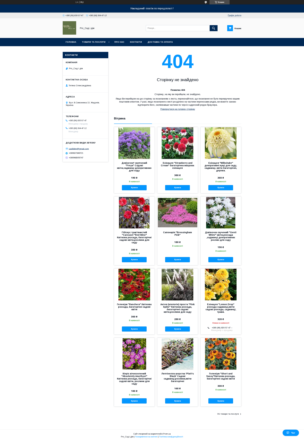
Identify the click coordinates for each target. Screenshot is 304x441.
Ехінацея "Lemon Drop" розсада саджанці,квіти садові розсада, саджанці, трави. (221, 308)
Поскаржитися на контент (146, 437)
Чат (293, 433)
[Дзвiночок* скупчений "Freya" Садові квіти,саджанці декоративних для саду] (134, 143)
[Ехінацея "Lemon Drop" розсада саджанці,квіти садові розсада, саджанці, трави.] (221, 284)
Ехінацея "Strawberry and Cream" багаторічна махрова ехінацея (177, 165)
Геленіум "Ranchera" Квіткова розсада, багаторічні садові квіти (134, 307)
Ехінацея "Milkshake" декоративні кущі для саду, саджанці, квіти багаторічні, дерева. (221, 167)
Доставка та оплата (160, 42)
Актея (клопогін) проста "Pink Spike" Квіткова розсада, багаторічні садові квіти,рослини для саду (177, 308)
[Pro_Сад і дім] (69, 34)
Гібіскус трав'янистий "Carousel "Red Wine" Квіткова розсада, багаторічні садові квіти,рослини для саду (134, 237)
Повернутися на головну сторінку (177, 109)
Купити (134, 187)
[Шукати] (214, 28)
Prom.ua (167, 434)
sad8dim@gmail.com (79, 148)
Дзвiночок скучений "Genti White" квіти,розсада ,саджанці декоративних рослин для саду (220, 236)
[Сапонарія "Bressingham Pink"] (177, 212)
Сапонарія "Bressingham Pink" (177, 233)
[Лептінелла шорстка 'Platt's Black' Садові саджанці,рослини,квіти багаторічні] (177, 354)
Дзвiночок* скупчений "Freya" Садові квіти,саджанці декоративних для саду (134, 167)
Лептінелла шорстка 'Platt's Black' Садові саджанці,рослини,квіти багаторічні (177, 377)
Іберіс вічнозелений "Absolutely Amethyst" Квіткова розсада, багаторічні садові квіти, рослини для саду (134, 378)
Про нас (119, 42)
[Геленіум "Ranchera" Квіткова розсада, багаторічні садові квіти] (134, 284)
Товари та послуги (93, 42)
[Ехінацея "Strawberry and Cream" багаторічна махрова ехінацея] (177, 143)
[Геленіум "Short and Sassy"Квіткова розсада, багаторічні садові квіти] (221, 354)
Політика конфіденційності (171, 437)
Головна (71, 42)
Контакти (136, 42)
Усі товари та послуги (228, 414)
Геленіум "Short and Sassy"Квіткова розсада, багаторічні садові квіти (220, 376)
